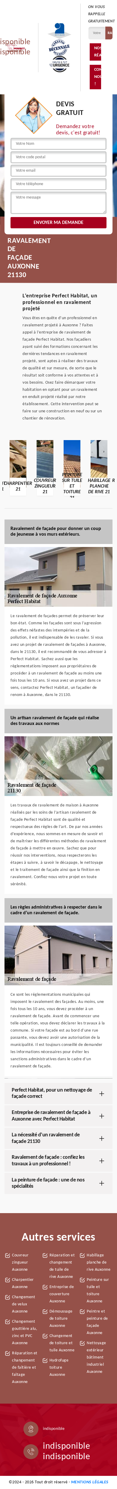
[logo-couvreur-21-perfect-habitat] (15, 47)
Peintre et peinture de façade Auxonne (97, 1322)
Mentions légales (90, 1482)
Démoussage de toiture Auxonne (61, 1318)
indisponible (66, 1446)
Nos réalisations (97, 52)
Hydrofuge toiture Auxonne (59, 1367)
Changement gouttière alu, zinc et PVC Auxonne (24, 1332)
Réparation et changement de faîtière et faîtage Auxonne (25, 1367)
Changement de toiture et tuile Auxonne (62, 1343)
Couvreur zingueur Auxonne (20, 1262)
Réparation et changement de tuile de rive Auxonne (62, 1266)
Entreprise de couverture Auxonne (62, 1294)
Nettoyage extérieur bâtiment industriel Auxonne (96, 1357)
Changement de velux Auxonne (23, 1304)
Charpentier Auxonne (23, 1283)
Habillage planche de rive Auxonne (98, 1262)
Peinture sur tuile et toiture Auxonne (98, 1291)
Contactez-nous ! (97, 76)
